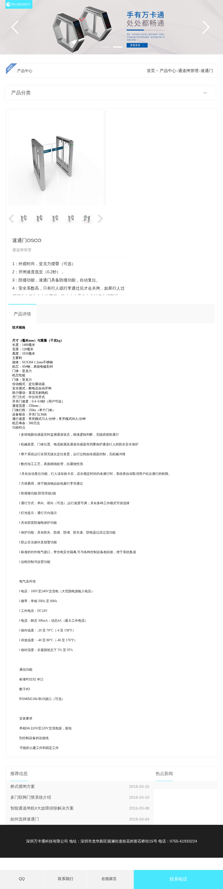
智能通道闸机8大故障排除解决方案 (42, 808)
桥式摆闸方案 (22, 786)
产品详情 (22, 314)
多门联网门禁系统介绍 (30, 797)
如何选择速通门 (24, 819)
